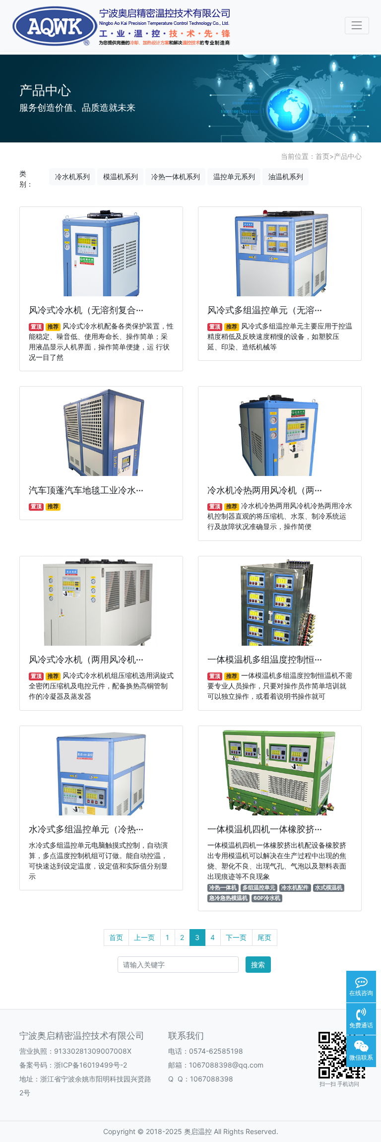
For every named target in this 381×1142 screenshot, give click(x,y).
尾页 (264, 937)
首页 (322, 156)
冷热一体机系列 (175, 176)
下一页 (236, 937)
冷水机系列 (72, 176)
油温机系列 (285, 176)
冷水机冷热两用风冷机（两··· (264, 490)
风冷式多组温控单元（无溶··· (264, 310)
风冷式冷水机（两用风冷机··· (86, 659)
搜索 (258, 964)
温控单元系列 (234, 176)
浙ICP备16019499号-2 (90, 1065)
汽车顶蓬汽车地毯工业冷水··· (86, 490)
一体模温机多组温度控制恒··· (264, 659)
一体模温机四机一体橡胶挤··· (264, 829)
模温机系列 (120, 176)
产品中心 (348, 156)
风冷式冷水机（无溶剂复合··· (86, 310)
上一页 (144, 937)
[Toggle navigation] (357, 25)
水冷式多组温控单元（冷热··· (86, 829)
